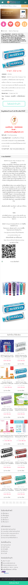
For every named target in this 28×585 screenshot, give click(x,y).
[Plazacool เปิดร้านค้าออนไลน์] (14, 2)
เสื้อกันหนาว (6, 519)
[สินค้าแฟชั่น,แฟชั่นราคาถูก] (3, 24)
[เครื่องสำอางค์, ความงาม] (10, 24)
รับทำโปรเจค (6, 547)
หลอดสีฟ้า (13, 96)
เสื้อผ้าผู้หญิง (6, 515)
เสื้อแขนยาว (6, 521)
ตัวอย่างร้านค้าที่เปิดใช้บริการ (10, 537)
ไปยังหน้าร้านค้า (14, 103)
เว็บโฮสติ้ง (5, 549)
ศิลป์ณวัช (5, 551)
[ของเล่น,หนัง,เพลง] (24, 24)
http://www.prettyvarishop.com (17, 148)
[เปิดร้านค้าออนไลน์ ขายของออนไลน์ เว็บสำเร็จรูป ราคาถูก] (14, 13)
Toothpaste (7, 96)
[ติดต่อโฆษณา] (3, 502)
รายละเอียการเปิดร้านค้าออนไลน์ (11, 531)
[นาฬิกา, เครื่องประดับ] (17, 24)
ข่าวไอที (5, 553)
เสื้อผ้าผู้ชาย (6, 513)
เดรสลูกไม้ (5, 517)
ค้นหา (25, 6)
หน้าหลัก (4, 31)
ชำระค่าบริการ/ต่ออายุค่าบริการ (11, 533)
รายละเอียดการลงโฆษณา (9, 535)
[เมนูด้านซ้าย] (2, 2)
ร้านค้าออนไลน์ (6, 545)
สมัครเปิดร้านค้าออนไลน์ (9, 529)
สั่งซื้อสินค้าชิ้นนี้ (14, 583)
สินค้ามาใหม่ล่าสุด (13, 31)
